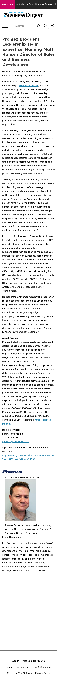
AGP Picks (7, 4)
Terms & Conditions (41, 667)
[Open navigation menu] (5, 26)
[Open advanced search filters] (45, 26)
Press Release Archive (33, 661)
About (15, 661)
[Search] (38, 26)
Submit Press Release (17, 667)
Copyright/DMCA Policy (19, 673)
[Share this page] (53, 26)
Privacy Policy (42, 673)
